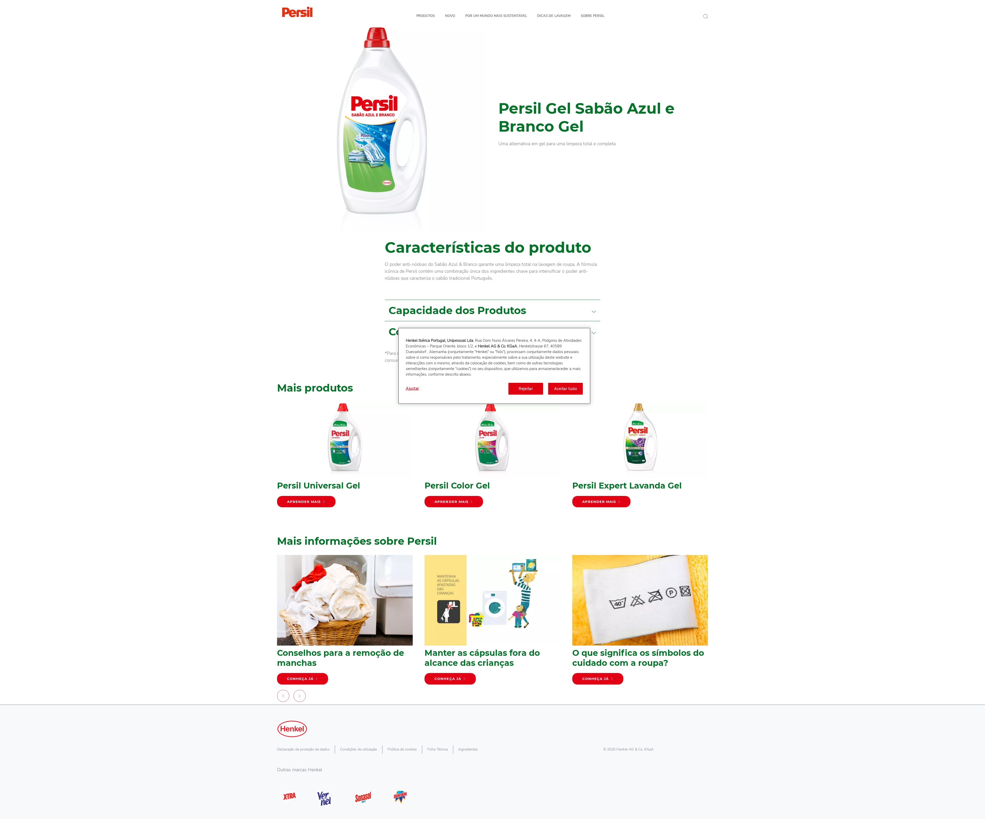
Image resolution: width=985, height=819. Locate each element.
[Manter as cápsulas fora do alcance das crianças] (492, 622)
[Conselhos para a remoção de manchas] (345, 622)
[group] (492, 464)
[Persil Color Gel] (492, 457)
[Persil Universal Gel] (345, 457)
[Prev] (283, 697)
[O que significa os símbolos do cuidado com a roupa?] (640, 622)
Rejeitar (526, 388)
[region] (494, 366)
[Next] (299, 697)
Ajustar (412, 388)
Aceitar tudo (565, 388)
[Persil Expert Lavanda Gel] (640, 457)
